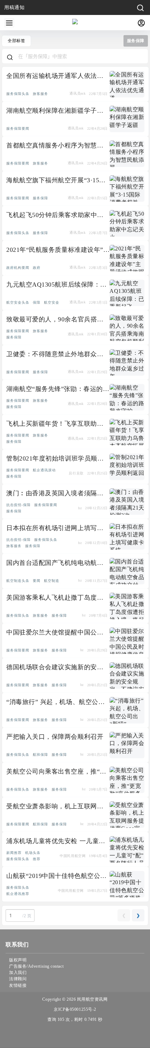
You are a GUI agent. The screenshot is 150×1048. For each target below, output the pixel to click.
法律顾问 (18, 978)
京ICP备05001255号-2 (75, 1009)
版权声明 (18, 960)
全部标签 (16, 40)
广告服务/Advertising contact (36, 966)
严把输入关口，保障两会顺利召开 (54, 736)
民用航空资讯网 (91, 999)
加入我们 (18, 972)
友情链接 (18, 985)
